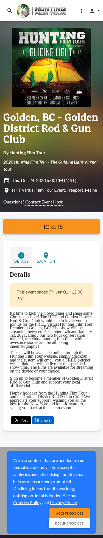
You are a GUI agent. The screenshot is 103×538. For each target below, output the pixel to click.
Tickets (51, 226)
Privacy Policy (63, 502)
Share (45, 420)
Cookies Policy (27, 502)
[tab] (21, 257)
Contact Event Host (44, 201)
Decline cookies (69, 523)
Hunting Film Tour (28, 152)
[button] (81, 11)
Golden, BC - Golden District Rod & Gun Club (50, 128)
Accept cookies (69, 513)
